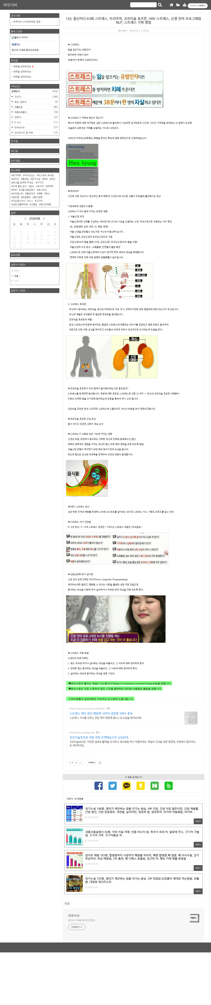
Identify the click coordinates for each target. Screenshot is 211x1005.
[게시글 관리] (80, 762)
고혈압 (34, 204)
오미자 (40, 186)
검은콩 (16, 197)
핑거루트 (17, 175)
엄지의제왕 (45, 204)
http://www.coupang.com (82, 732)
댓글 (67, 903)
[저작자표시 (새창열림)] (99, 762)
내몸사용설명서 (27, 189)
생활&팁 (36, 106)
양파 (46, 179)
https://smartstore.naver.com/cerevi (87, 708)
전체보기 (34, 91)
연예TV (36, 117)
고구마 (39, 200)
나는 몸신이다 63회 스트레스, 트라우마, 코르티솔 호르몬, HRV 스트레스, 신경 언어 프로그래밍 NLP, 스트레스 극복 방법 (133, 20)
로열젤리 (26, 197)
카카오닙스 (29, 175)
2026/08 (34, 218)
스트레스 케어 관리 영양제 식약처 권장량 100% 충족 (101, 713)
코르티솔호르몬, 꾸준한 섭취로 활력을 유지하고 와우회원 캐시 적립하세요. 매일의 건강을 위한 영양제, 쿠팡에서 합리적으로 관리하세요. (133, 743)
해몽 (40, 193)
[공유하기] (76, 762)
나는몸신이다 (19, 200)
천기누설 (36, 179)
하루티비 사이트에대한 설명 (26, 21)
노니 (31, 200)
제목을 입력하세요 (22, 66)
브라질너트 (18, 193)
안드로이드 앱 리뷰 (36, 132)
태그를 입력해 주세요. (23, 182)
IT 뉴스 (36, 122)
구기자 (40, 182)
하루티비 (10, 4)
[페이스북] (98, 786)
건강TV (124, 30)
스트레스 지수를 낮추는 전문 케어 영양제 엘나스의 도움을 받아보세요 (106, 718)
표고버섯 (42, 189)
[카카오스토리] (140, 786)
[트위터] (112, 786)
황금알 (25, 179)
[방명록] (184, 5)
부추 (15, 189)
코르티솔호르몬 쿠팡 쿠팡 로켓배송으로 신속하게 (99, 737)
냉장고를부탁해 (20, 204)
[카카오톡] (126, 786)
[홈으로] (171, 5)
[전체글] (178, 5)
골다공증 (38, 197)
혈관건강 (31, 193)
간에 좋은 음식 (20, 186)
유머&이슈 (36, 127)
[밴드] (169, 786)
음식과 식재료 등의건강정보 (81, 920)
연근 (53, 179)
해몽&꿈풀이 (36, 112)
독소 (48, 193)
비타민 (16, 179)
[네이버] (155, 786)
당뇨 (32, 186)
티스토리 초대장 (46, 175)
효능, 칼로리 (36, 101)
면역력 (50, 186)
